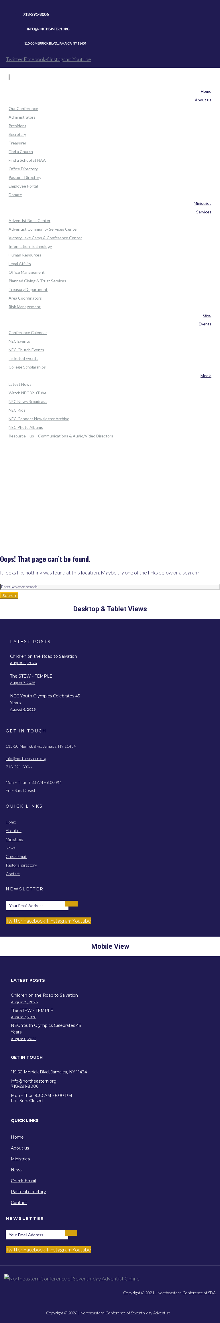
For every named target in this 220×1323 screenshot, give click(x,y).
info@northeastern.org (26, 758)
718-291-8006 (19, 766)
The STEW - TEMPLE (31, 676)
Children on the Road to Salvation (43, 656)
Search (9, 595)
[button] (50, 980)
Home (110, 480)
